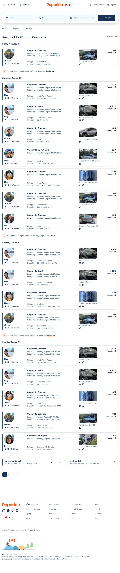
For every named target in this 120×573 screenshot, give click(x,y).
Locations (98, 513)
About (97, 504)
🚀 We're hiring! (31, 504)
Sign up (28, 513)
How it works (98, 4)
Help (96, 518)
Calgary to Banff (35, 106)
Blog (73, 518)
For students (76, 504)
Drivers (51, 513)
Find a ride (11, 4)
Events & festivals (78, 509)
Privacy (30, 530)
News (73, 513)
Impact (97, 509)
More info (66, 559)
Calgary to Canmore (36, 50)
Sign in (113, 4)
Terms (38, 530)
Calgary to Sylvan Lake (38, 149)
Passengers (53, 509)
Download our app (32, 509)
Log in (27, 518)
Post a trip (26, 4)
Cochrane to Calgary (37, 435)
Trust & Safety (54, 518)
